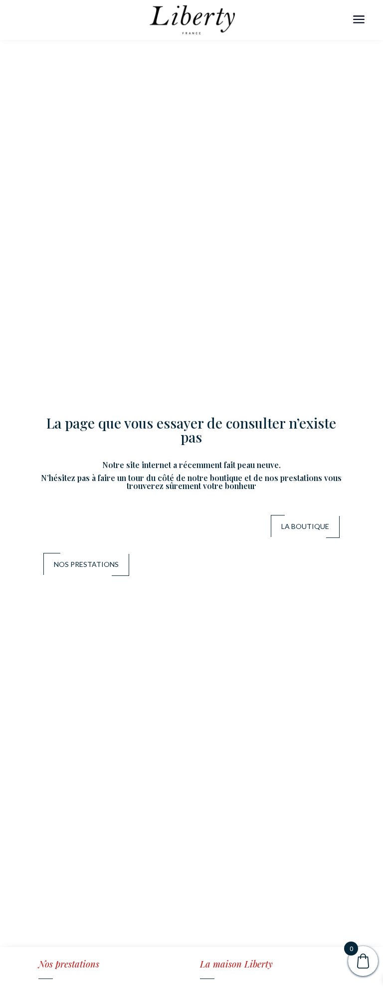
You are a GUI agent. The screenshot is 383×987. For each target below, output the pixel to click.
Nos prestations (86, 564)
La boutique (305, 526)
